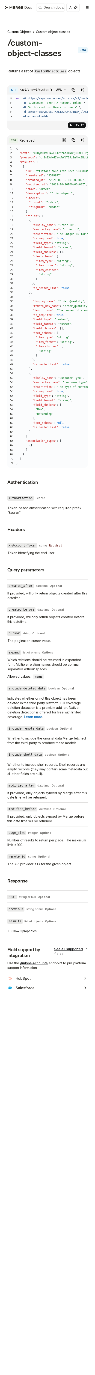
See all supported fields (68, 951)
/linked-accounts (34, 963)
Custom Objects (19, 32)
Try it (79, 125)
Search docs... (54, 7)
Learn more (33, 717)
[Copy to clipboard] (73, 90)
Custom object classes (53, 32)
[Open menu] (87, 7)
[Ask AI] (73, 7)
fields (38, 676)
